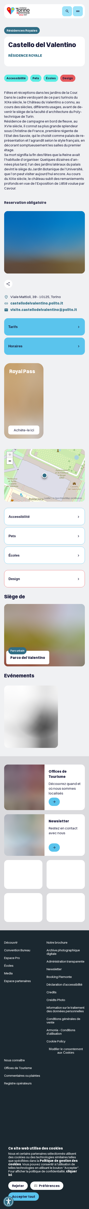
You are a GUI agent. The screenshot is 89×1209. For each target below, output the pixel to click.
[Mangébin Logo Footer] (66, 874)
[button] (44, 475)
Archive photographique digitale (63, 952)
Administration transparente (65, 961)
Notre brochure (57, 942)
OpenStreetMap (62, 498)
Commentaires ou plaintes (22, 1076)
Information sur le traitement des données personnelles (65, 1009)
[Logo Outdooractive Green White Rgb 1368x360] (66, 907)
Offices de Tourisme (18, 1068)
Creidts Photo (56, 1000)
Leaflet (47, 498)
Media (8, 973)
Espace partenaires (17, 981)
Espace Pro (12, 958)
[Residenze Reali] (23, 907)
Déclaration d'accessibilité (64, 984)
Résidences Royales (22, 30)
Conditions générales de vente (63, 1020)
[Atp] (23, 874)
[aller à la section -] (23, 401)
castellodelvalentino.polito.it (36, 303)
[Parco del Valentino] (44, 635)
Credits (52, 992)
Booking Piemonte (59, 977)
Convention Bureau (17, 950)
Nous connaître (14, 1060)
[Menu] (78, 11)
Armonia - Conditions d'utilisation (61, 1032)
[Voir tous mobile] (54, 802)
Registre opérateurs (18, 1083)
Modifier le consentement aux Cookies (66, 1050)
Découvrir (11, 942)
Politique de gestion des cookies (43, 1162)
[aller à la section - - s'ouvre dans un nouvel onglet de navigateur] (23, 1105)
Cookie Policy (56, 1041)
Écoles (8, 966)
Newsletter (54, 969)
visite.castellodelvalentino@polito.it (43, 309)
